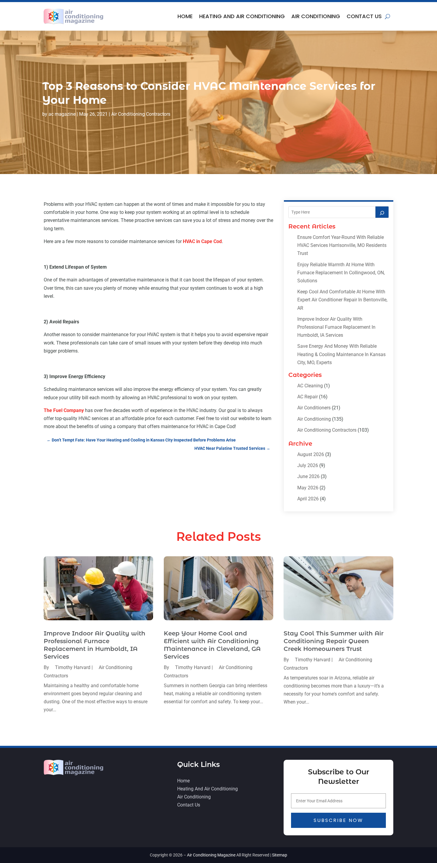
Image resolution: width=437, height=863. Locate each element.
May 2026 (307, 488)
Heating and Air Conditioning (242, 16)
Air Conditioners (314, 408)
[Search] (382, 212)
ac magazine (62, 114)
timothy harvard (72, 667)
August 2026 (310, 454)
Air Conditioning (315, 16)
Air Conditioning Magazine (211, 855)
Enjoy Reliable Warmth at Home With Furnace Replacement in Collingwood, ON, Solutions (341, 273)
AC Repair (307, 397)
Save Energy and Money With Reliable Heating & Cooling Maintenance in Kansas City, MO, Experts (341, 354)
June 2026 (308, 476)
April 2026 (308, 499)
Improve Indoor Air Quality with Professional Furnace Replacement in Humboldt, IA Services (336, 327)
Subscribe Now (338, 820)
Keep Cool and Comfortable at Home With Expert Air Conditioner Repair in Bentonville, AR (342, 300)
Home (185, 16)
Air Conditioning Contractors (140, 114)
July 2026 (307, 465)
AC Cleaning (310, 386)
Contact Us (364, 16)
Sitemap (279, 855)
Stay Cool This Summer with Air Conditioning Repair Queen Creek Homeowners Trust (333, 641)
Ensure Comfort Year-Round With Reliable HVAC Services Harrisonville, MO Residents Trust (341, 245)
